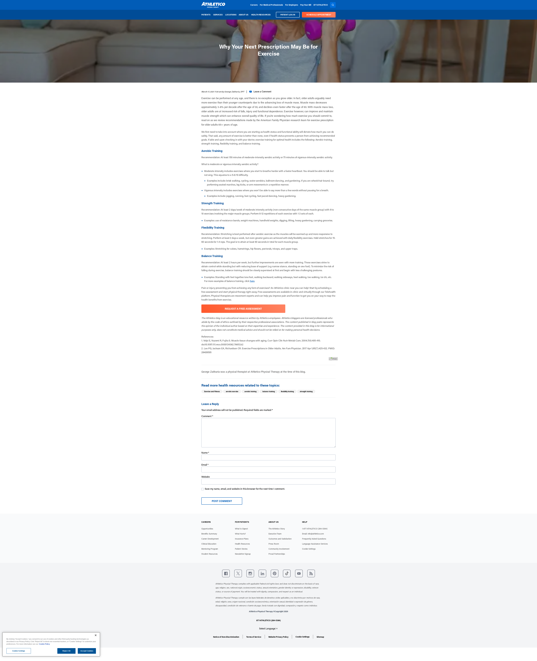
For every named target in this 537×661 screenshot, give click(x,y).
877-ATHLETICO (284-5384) (268, 620)
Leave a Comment (262, 91)
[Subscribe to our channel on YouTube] (299, 573)
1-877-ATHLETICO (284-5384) (315, 528)
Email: (313, 533)
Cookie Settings (309, 548)
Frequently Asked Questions (314, 538)
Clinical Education (208, 543)
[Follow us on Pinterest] (274, 573)
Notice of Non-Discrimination (226, 637)
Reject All (66, 651)
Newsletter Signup (243, 554)
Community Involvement (278, 548)
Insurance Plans (242, 538)
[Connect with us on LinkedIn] (262, 573)
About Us (243, 14)
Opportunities (207, 528)
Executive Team (275, 533)
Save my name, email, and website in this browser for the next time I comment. (245, 488)
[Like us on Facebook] (226, 573)
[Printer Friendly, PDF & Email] (333, 358)
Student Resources (209, 554)
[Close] (96, 635)
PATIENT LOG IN (287, 14)
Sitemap (320, 637)
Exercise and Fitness (212, 391)
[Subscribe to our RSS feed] (311, 573)
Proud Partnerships (276, 554)
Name (205, 452)
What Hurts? (240, 533)
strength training (306, 391)
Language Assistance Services (315, 543)
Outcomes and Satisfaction (280, 538)
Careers (254, 4)
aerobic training (250, 391)
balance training (268, 391)
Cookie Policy (44, 644)
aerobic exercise (232, 391)
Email (205, 464)
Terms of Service (253, 637)
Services (218, 14)
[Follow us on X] (238, 573)
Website (205, 476)
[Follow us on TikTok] (287, 573)
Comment (207, 416)
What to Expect (241, 528)
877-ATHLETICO (321, 4)
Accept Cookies (86, 651)
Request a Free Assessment (243, 308)
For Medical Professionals (271, 4)
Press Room (273, 543)
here (252, 280)
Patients (205, 14)
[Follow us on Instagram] (250, 573)
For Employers (291, 4)
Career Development (210, 538)
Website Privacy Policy (278, 637)
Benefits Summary (209, 533)
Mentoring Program (209, 548)
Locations (230, 14)
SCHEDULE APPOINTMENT (318, 14)
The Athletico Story (276, 528)
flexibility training (287, 391)
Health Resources (261, 14)
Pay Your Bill (305, 4)
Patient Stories (241, 548)
